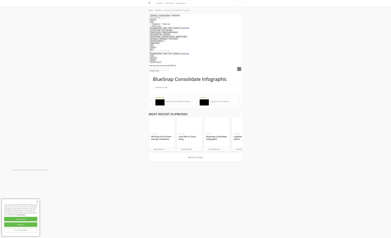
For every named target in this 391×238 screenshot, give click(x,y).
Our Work (160, 3)
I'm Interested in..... (181, 3)
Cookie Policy (21, 215)
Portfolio (158, 10)
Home (151, 10)
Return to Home (195, 157)
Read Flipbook (159, 149)
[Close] (37, 202)
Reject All (21, 224)
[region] (21, 217)
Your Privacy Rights (20, 230)
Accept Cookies (21, 219)
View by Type (169, 3)
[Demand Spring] (149, 4)
